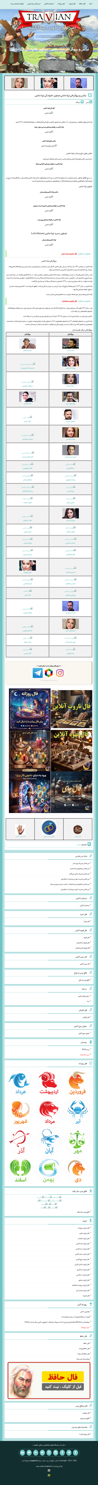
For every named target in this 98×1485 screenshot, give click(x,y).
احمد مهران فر (70, 612)
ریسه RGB (86, 1049)
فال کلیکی (86, 1017)
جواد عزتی (27, 421)
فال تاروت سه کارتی (83, 1248)
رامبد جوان (27, 642)
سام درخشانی (70, 543)
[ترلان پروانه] (49, 83)
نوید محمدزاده (70, 642)
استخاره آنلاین (49, 3)
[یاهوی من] (75, 1453)
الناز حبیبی (27, 653)
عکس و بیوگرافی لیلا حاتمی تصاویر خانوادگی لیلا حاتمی (60, 95)
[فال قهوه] (71, 751)
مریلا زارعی (70, 491)
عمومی (78, 844)
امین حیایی (27, 531)
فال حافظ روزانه (84, 1348)
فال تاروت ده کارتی (83, 1275)
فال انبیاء (86, 921)
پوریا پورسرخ (70, 403)
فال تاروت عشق (84, 1280)
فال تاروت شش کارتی (82, 1264)
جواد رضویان (27, 520)
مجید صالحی (27, 350)
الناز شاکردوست (27, 457)
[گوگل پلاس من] (35, 1453)
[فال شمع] (29, 751)
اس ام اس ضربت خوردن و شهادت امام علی (75, 879)
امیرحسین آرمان (70, 457)
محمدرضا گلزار (70, 583)
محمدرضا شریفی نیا (27, 368)
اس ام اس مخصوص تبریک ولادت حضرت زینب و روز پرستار (70, 884)
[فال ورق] (29, 793)
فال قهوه (87, 937)
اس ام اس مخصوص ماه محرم (80, 868)
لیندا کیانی (27, 403)
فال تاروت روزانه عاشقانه (81, 1285)
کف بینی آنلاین (85, 964)
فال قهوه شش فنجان (82, 947)
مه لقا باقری (70, 468)
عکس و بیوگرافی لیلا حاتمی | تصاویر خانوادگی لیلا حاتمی (49, 49)
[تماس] (49, 1453)
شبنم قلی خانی (71, 630)
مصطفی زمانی (27, 479)
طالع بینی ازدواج (84, 980)
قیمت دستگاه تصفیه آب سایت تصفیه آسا (76, 1317)
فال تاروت (72, 3)
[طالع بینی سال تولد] (49, 1203)
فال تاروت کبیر (84, 1233)
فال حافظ (82, 3)
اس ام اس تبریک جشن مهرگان (79, 873)
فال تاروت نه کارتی (83, 1269)
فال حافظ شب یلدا (83, 1353)
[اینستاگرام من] (55, 1453)
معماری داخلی (85, 1311)
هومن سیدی (70, 421)
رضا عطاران (70, 653)
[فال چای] (71, 793)
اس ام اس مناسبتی (34, 3)
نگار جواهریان (27, 468)
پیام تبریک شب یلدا (83, 1359)
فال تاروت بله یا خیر (83, 1290)
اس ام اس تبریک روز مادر (81, 863)
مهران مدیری (27, 554)
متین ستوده (27, 502)
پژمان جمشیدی (27, 439)
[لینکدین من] (22, 1453)
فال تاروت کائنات (84, 1238)
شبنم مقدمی (27, 583)
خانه (90, 3)
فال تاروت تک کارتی (83, 1243)
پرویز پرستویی (70, 595)
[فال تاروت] (71, 710)
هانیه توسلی (70, 439)
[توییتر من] (42, 1453)
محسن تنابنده (70, 572)
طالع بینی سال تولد (83, 1212)
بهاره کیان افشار (27, 491)
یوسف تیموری (70, 479)
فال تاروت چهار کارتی (82, 1254)
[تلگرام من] (68, 1453)
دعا (88, 1001)
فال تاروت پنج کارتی (83, 1259)
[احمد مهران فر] (78, 83)
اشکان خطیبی (27, 630)
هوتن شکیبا (70, 531)
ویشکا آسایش (70, 368)
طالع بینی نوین (85, 1418)
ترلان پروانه (27, 572)
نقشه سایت (40, 1466)
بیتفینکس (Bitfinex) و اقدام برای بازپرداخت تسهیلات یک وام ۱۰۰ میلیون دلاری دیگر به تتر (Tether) (57, 1322)
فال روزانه (61, 3)
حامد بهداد (70, 350)
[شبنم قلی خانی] (19, 83)
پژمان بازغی (28, 543)
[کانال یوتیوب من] (29, 1453)
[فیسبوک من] (62, 1453)
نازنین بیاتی (70, 502)
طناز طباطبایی (70, 554)
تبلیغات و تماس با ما (17, 3)
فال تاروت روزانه (84, 1228)
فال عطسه (86, 1413)
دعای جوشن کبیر (84, 996)
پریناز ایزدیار (70, 520)
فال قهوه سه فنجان (83, 942)
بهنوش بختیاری (27, 385)
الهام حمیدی (27, 612)
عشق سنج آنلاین (84, 1033)
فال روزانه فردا (84, 1434)
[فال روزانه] (29, 710)
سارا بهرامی (70, 385)
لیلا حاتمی (27, 595)
